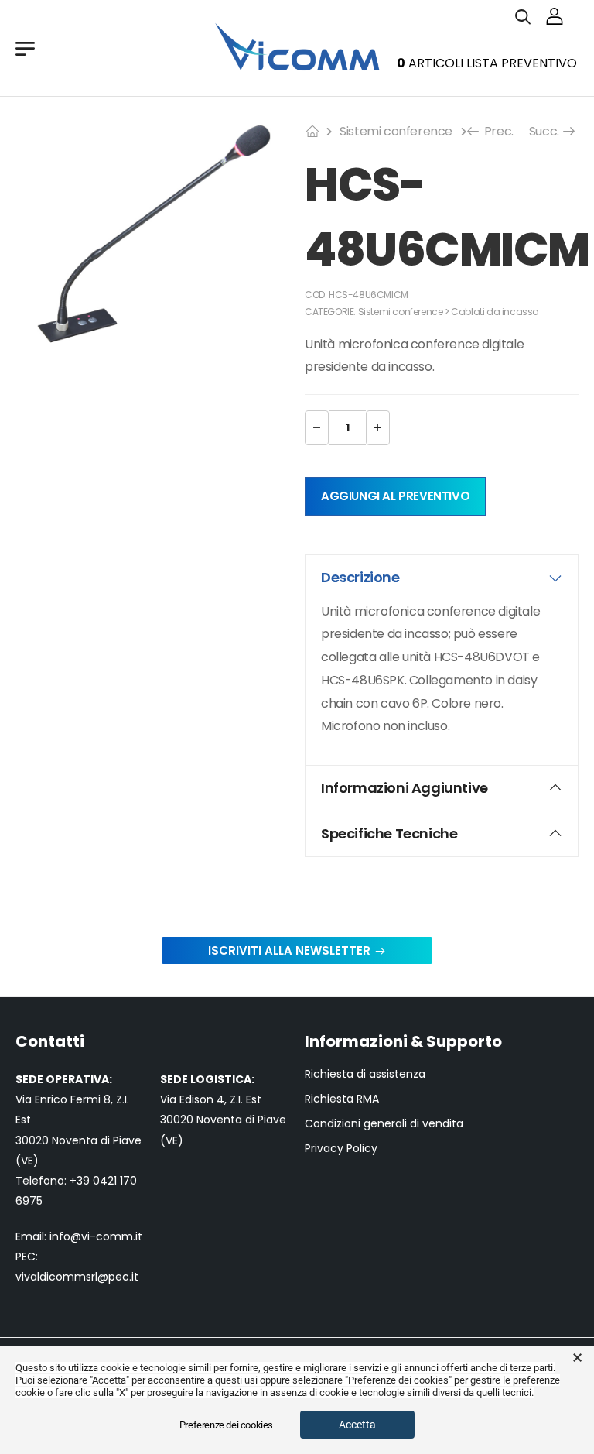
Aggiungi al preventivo (395, 496)
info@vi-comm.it (96, 1236)
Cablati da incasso (494, 311)
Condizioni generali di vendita (384, 1123)
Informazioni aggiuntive (404, 787)
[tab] (442, 577)
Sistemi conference (396, 131)
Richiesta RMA (342, 1099)
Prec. (497, 131)
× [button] (577, 1358)
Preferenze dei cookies (226, 1425)
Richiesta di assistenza (365, 1074)
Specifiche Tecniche (389, 833)
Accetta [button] (357, 1424)
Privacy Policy (341, 1148)
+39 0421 (95, 1180)
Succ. (547, 131)
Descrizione (360, 577)
